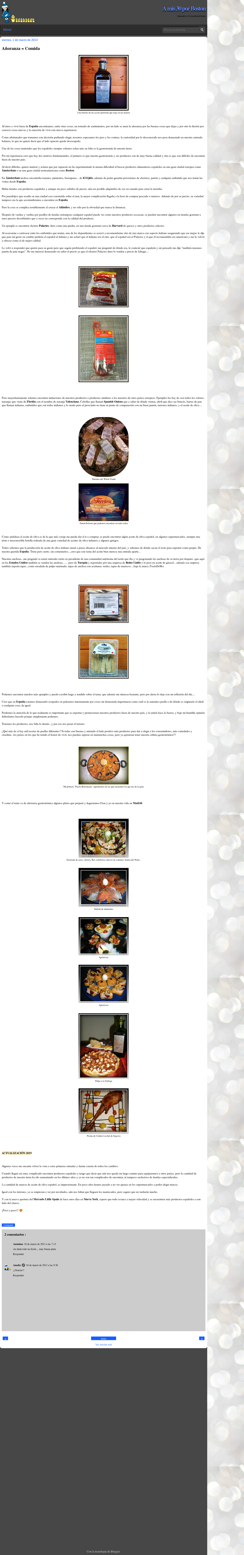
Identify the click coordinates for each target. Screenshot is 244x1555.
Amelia (17, 1265)
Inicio (103, 1339)
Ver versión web (103, 1344)
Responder (18, 1254)
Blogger (115, 1551)
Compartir (8, 1225)
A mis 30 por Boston (183, 8)
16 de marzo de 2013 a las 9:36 (42, 1265)
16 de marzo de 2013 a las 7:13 (40, 1244)
